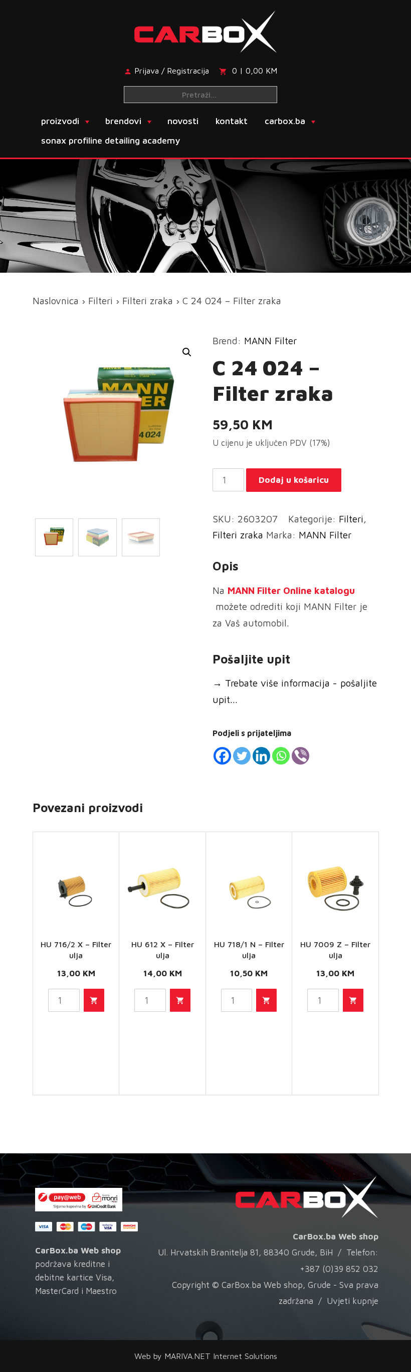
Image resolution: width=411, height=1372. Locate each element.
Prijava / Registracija (171, 70)
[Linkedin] (261, 756)
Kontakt (232, 121)
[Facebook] (222, 756)
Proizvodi (60, 121)
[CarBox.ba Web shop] (205, 30)
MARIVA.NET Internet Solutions (220, 1355)
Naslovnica (56, 300)
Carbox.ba (285, 121)
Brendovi (123, 121)
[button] (187, 352)
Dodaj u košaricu (294, 480)
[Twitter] (242, 756)
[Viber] (300, 756)
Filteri (100, 300)
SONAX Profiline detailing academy (110, 140)
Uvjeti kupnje (352, 1301)
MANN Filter (270, 340)
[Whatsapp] (281, 756)
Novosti (182, 121)
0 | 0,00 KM (254, 70)
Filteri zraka (147, 300)
